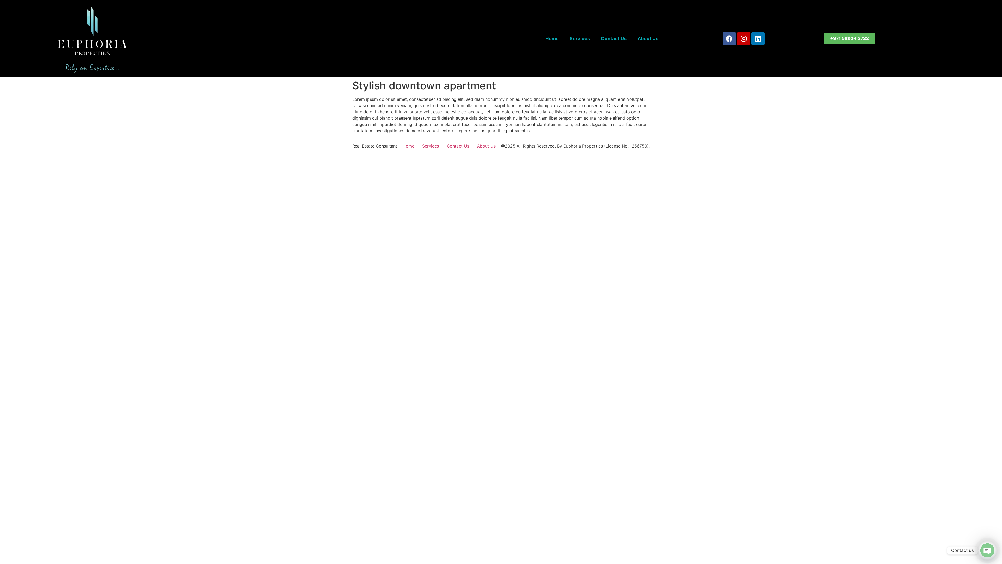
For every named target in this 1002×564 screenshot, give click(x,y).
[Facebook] (729, 38)
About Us (647, 38)
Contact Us (614, 38)
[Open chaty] (987, 550)
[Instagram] (743, 38)
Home (552, 38)
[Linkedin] (758, 38)
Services (580, 38)
